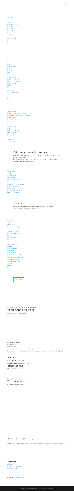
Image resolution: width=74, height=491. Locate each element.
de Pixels (19, 477)
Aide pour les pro (12, 24)
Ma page (10, 26)
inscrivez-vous (35, 159)
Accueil (9, 18)
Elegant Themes (32, 488)
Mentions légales (12, 468)
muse (29, 363)
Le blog (9, 22)
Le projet (10, 20)
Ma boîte (10, 31)
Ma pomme (10, 28)
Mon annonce (11, 33)
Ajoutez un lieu (12, 38)
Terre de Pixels (62, 444)
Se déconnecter (12, 35)
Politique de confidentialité (15, 466)
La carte (18, 279)
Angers (20, 307)
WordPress (50, 488)
